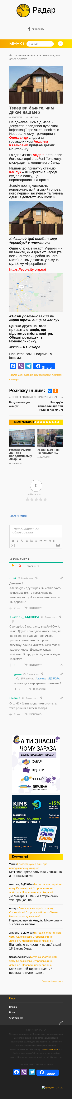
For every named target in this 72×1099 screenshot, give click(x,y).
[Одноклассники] (55, 391)
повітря (56, 374)
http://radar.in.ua (50, 1049)
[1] (32, 422)
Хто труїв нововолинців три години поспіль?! (50, 406)
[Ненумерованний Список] (36, 540)
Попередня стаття (24, 397)
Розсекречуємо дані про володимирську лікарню (20, 454)
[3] (38, 422)
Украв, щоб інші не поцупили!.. (48, 451)
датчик (28, 374)
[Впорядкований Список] (31, 540)
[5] (44, 422)
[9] (55, 422)
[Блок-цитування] (40, 540)
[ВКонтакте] (50, 391)
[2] (35, 422)
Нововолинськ (42, 374)
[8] (53, 422)
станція (14, 379)
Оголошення (16, 1017)
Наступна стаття (49, 397)
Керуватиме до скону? (19, 404)
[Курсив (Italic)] (17, 540)
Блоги (12, 1012)
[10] (58, 422)
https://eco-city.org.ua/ (27, 269)
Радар (42, 9)
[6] (47, 422)
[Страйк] (26, 540)
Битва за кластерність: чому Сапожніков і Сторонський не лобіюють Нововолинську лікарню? (35, 888)
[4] (41, 422)
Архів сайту (38, 29)
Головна (18, 55)
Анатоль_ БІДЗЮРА (48, 678)
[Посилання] (49, 540)
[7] (50, 422)
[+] (13, 545)
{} (54, 540)
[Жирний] (13, 540)
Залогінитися (18, 515)
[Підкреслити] (22, 540)
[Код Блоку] (45, 540)
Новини (29, 55)
